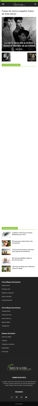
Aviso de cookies (6, 337)
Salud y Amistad (6, 296)
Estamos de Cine (7, 315)
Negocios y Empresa (8, 293)
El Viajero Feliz (6, 289)
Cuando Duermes (7, 300)
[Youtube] (26, 397)
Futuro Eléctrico (6, 318)
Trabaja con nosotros (8, 344)
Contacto (4, 340)
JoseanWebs (5, 348)
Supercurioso (6, 285)
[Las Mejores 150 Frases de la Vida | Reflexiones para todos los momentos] (6, 235)
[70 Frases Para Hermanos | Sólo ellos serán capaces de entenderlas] (6, 252)
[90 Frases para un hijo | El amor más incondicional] (6, 243)
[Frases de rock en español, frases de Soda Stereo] (19, 51)
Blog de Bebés (6, 322)
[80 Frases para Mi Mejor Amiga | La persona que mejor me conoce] (6, 260)
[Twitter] (21, 397)
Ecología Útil (5, 326)
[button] (3, 4)
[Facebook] (12, 397)
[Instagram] (16, 397)
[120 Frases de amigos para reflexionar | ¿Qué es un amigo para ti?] (6, 269)
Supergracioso (6, 311)
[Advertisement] (19, 146)
